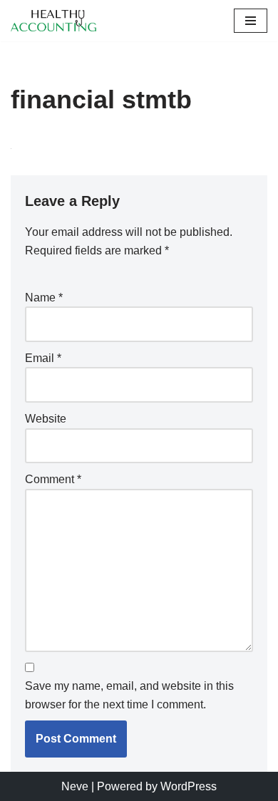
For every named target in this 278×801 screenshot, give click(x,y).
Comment (53, 479)
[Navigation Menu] (250, 21)
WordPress (188, 786)
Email (43, 358)
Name (44, 297)
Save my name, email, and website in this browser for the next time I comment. (129, 695)
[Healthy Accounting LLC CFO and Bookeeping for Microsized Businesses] (57, 20)
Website (45, 419)
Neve (74, 786)
